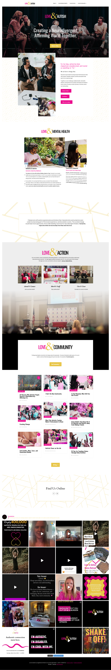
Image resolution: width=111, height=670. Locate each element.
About (54, 3)
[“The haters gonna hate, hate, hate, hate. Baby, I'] (96, 641)
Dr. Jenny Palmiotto (24, 400)
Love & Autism (22, 420)
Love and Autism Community (51, 424)
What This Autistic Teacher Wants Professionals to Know (54, 421)
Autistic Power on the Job (53, 448)
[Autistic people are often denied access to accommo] (69, 614)
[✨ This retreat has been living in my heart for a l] (15, 587)
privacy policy (70, 662)
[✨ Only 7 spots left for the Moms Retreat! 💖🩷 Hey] (96, 560)
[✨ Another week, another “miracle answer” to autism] (42, 587)
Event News (21, 391)
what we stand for (78, 662)
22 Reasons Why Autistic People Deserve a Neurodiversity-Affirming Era (29, 396)
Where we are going (66, 102)
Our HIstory (64, 96)
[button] (25, 165)
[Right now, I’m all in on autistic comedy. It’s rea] (42, 534)
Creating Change (25, 424)
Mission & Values (65, 90)
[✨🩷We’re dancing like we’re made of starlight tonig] (42, 614)
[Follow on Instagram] (57, 493)
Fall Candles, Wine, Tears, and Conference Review (29, 451)
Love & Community (82, 3)
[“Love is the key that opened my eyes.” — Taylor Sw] (42, 560)
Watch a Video (55, 46)
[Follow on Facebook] (53, 493)
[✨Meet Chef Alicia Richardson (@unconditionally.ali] (96, 534)
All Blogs (55, 465)
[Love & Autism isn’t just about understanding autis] (96, 614)
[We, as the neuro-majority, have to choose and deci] (69, 641)
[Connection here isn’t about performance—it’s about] (15, 641)
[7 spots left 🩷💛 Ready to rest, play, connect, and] (69, 560)
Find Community (55, 364)
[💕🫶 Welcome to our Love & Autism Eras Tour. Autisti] (15, 614)
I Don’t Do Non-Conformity (53, 394)
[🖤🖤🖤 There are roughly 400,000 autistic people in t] (15, 534)
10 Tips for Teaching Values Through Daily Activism (79, 452)
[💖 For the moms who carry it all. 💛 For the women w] (96, 587)
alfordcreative (60, 664)
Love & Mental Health (62, 3)
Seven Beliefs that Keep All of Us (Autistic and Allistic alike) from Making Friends (80, 423)
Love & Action (72, 3)
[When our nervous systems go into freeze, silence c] (69, 534)
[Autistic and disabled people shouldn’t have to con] (42, 641)
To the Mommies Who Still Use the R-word (80, 394)
